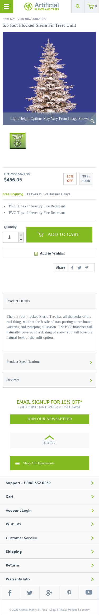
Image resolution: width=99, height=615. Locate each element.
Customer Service (21, 538)
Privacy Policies (68, 609)
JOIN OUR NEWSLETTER (49, 419)
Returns (13, 565)
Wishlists (13, 524)
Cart (9, 497)
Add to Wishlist (52, 253)
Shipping (14, 552)
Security (84, 609)
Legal (52, 609)
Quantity (10, 227)
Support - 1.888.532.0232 (28, 483)
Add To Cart (63, 234)
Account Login (19, 510)
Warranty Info (18, 579)
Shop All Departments (38, 463)
